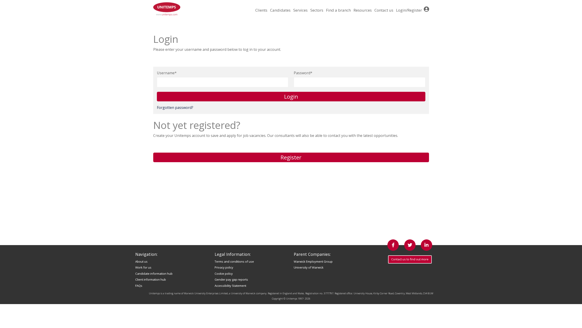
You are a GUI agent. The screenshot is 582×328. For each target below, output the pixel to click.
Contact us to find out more (410, 259)
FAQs (138, 286)
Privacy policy (224, 267)
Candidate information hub (154, 274)
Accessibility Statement (230, 286)
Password (302, 72)
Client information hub (150, 279)
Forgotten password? (175, 107)
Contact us (383, 10)
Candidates (280, 10)
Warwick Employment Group (313, 261)
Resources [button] (363, 10)
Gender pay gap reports (231, 279)
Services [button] (300, 10)
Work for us (143, 267)
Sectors (316, 10)
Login (291, 96)
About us (141, 261)
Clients (261, 10)
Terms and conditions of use (234, 261)
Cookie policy (224, 274)
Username (166, 72)
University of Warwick (309, 267)
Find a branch (338, 10)
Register (291, 157)
